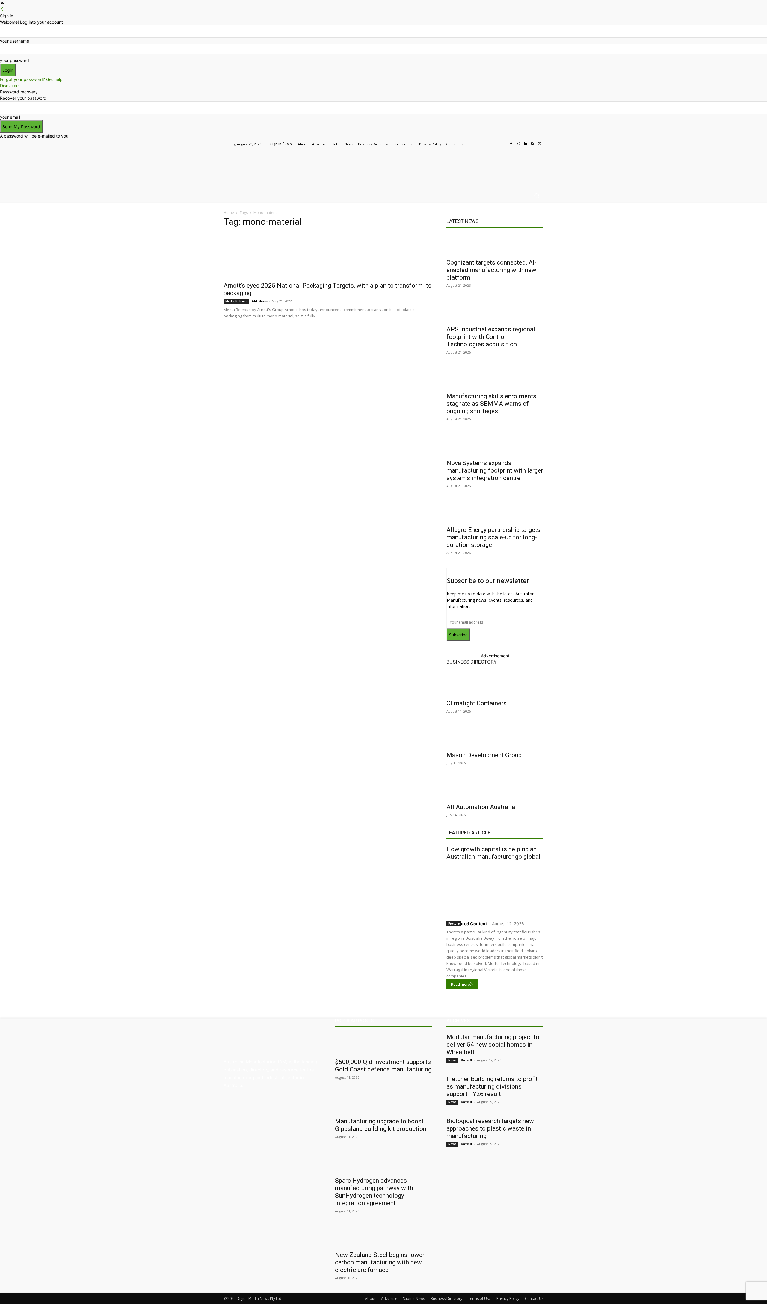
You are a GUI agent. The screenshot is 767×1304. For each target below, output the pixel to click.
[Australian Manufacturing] (266, 168)
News (452, 1060)
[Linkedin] (525, 143)
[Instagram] (518, 143)
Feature (454, 923)
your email (10, 117)
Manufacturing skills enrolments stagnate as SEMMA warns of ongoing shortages (491, 404)
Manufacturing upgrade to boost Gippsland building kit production (380, 1125)
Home (229, 212)
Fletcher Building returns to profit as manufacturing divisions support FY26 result (492, 1086)
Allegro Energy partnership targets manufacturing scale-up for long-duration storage (493, 537)
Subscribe (458, 635)
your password (14, 60)
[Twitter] (539, 143)
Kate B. (467, 1060)
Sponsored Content (466, 923)
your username (14, 40)
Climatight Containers (476, 703)
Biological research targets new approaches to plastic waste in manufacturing (490, 1128)
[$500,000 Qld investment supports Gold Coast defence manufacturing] (383, 1043)
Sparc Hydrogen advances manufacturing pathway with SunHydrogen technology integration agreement (374, 1192)
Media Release (236, 301)
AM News (260, 301)
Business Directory (471, 662)
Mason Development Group (484, 755)
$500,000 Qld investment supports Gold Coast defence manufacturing (383, 1065)
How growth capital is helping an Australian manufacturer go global (493, 853)
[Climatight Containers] (494, 685)
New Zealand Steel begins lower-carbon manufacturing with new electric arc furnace (381, 1262)
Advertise (389, 1298)
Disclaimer (10, 85)
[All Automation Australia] (494, 788)
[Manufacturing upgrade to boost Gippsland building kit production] (383, 1103)
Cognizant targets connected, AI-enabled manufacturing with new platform (491, 270)
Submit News (414, 1298)
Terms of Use (479, 1298)
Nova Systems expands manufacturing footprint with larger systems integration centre (494, 470)
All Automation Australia (480, 807)
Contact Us (534, 1298)
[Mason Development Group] (494, 737)
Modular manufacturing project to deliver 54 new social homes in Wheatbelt (492, 1044)
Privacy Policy (507, 1298)
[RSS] (532, 143)
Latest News (462, 221)
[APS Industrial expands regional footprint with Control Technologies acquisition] (494, 311)
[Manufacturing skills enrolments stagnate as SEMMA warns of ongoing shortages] (494, 378)
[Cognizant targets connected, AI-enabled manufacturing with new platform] (494, 244)
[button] (536, 195)
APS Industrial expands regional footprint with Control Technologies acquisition (490, 337)
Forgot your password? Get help (31, 79)
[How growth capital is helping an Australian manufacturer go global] (494, 889)
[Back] (2, 9)
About (370, 1298)
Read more (460, 984)
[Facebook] (511, 143)
